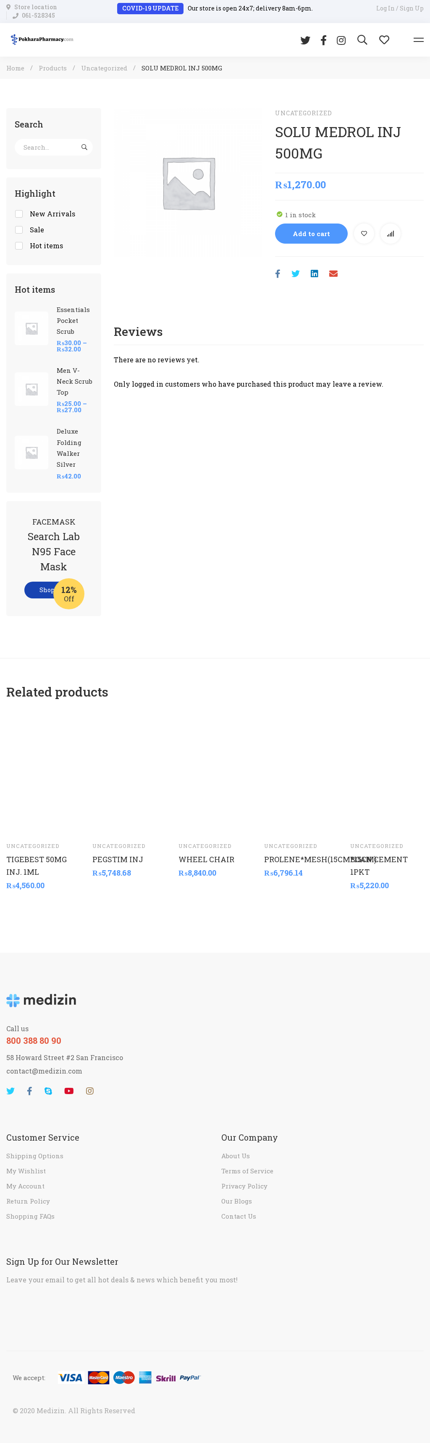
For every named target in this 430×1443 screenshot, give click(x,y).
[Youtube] (69, 1091)
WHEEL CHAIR (206, 859)
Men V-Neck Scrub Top (74, 381)
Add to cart (311, 233)
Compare (390, 234)
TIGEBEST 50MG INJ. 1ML (36, 865)
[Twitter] (305, 40)
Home (15, 68)
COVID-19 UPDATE (150, 8)
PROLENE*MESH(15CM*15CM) (301, 859)
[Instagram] (341, 40)
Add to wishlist (364, 234)
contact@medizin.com (44, 1070)
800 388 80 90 (33, 1040)
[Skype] (48, 1091)
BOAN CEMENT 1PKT (379, 865)
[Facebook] (323, 40)
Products (53, 68)
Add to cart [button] (20, 822)
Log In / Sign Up (400, 8)
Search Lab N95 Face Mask (54, 551)
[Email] (333, 273)
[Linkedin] (314, 273)
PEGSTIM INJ (117, 859)
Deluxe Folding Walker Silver (69, 447)
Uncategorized (104, 68)
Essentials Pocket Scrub (73, 320)
